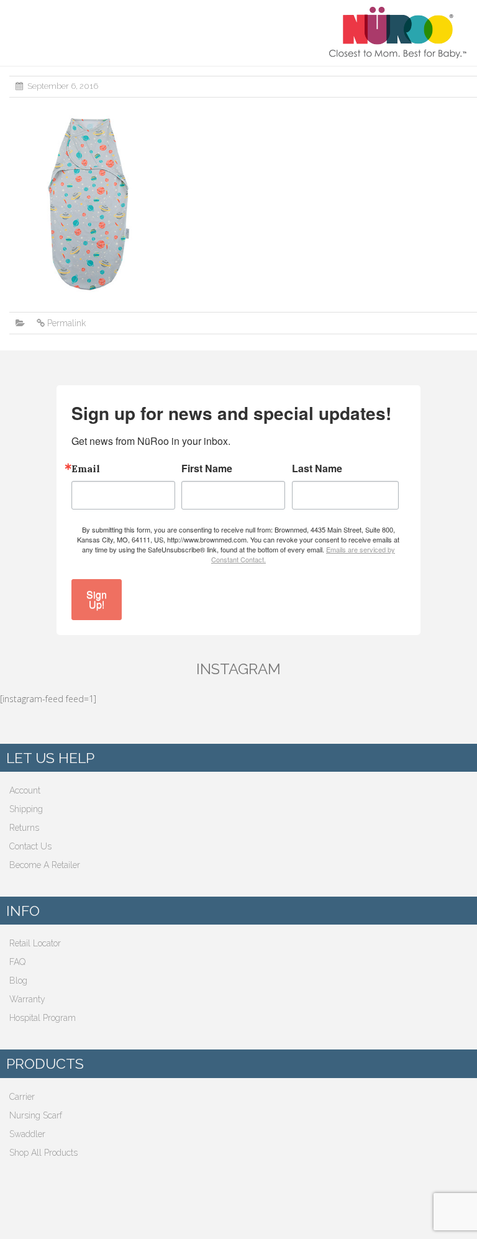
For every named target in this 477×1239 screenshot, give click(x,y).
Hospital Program (42, 1018)
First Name (206, 468)
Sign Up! (96, 599)
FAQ (17, 962)
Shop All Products (43, 1153)
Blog (18, 980)
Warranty (27, 999)
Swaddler (27, 1134)
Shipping (26, 809)
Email (85, 468)
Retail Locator (35, 943)
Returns (24, 828)
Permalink (66, 323)
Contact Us (30, 846)
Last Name (317, 468)
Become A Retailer (44, 865)
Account (24, 790)
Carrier (22, 1097)
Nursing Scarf (35, 1115)
